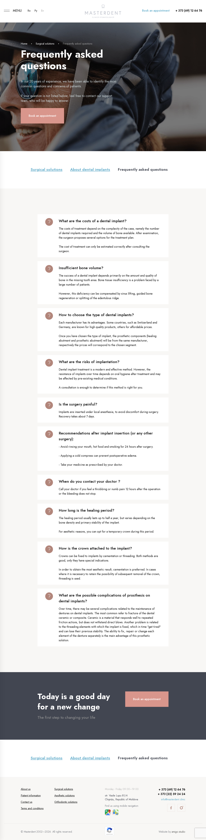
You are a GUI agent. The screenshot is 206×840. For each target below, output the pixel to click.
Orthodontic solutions (65, 802)
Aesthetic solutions (64, 795)
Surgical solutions (45, 44)
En (42, 11)
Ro (29, 11)
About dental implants (90, 169)
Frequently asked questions (143, 169)
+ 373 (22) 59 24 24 (171, 794)
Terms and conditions (32, 808)
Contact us (26, 802)
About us (26, 789)
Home (24, 44)
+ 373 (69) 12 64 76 (188, 11)
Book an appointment (156, 11)
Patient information (31, 795)
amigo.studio (178, 832)
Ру (35, 11)
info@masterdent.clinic (173, 799)
